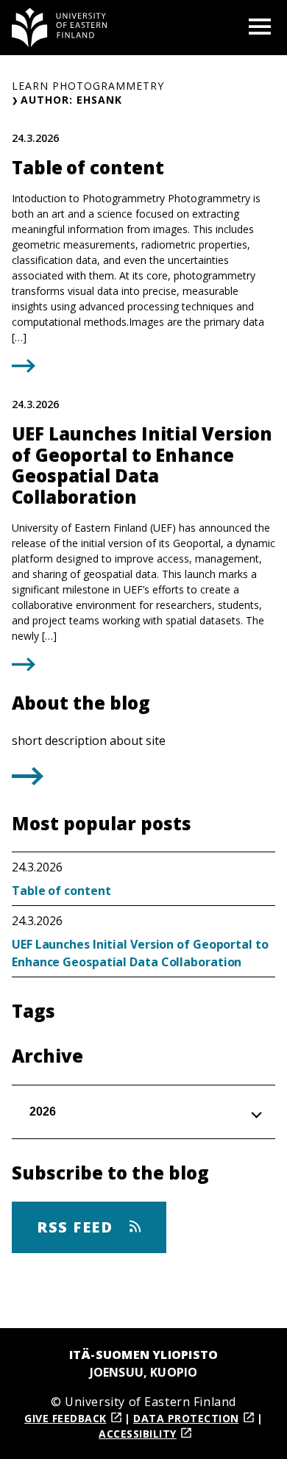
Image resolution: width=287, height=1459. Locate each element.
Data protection (186, 1418)
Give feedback (65, 1418)
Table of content (61, 890)
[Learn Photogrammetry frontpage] (59, 27)
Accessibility (138, 1434)
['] (27, 781)
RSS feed (77, 1227)
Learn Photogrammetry (88, 86)
